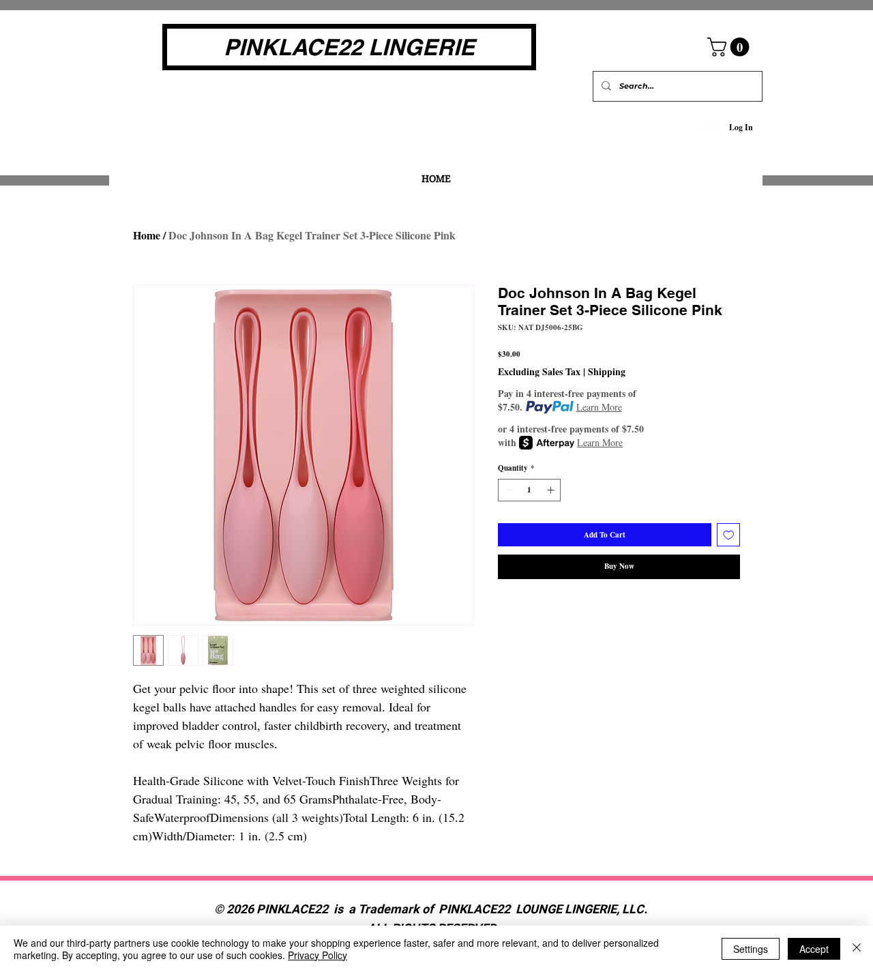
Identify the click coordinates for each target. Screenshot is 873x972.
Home (146, 235)
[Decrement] (507, 490)
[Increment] (552, 490)
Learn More (599, 406)
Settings (750, 949)
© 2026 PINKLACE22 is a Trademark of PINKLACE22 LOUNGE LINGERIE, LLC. (432, 909)
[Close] (856, 949)
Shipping (606, 372)
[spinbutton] (529, 490)
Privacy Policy (317, 955)
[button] (730, 47)
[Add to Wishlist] (729, 535)
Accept (814, 949)
